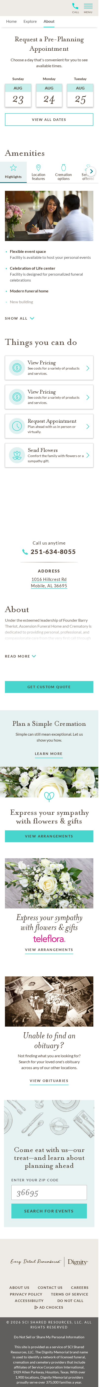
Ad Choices (51, 1307)
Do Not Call (70, 1301)
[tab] (13, 172)
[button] (86, 8)
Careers (80, 1288)
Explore (30, 21)
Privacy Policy (26, 1294)
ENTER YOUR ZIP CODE (35, 1180)
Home (11, 21)
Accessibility (29, 1301)
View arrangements (49, 949)
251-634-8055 (53, 551)
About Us (19, 1288)
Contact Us (50, 1288)
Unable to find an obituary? (49, 1040)
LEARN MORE (49, 753)
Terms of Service (69, 1294)
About (49, 21)
